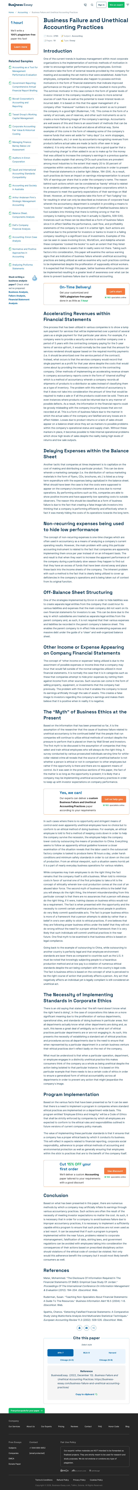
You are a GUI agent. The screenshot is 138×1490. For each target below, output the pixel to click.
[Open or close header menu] (127, 4)
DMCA (11, 1458)
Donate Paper (15, 1464)
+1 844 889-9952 (37, 1448)
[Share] (93, 1328)
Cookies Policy (96, 1480)
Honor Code (113, 1426)
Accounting (77, 36)
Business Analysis (18, 292)
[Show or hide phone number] (85, 5)
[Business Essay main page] (21, 5)
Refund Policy (63, 1480)
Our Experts (46, 1426)
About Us (31, 1426)
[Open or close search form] (92, 5)
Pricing (61, 1426)
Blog (127, 1426)
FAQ (100, 1426)
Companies (13, 1453)
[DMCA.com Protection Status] (65, 1470)
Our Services (14, 1426)
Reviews (74, 1426)
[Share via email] (86, 1328)
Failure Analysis (17, 295)
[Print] (79, 1328)
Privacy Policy (79, 1480)
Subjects (12, 1448)
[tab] (60, 1352)
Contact (88, 1426)
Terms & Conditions (43, 1480)
